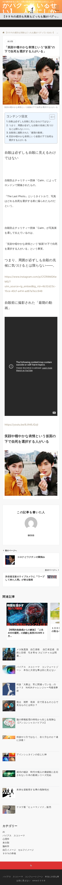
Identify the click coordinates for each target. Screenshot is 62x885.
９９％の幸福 (9, 853)
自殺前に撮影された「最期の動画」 (27, 132)
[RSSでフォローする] (31, 866)
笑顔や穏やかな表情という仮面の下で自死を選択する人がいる (31, 138)
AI (4, 832)
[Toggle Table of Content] (50, 117)
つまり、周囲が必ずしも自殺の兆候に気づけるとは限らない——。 (31, 127)
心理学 (6, 839)
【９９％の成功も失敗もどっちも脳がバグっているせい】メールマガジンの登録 (31, 16)
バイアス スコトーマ (14, 835)
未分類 (10, 41)
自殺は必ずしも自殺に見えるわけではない (29, 121)
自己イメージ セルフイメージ (19, 849)
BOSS (31, 535)
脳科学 (6, 846)
